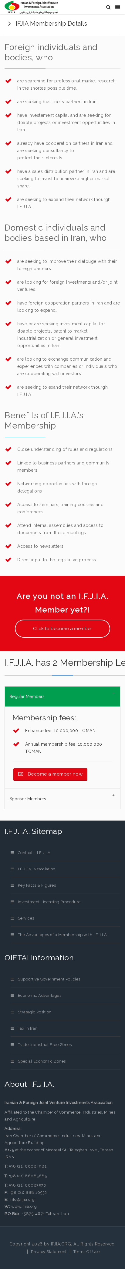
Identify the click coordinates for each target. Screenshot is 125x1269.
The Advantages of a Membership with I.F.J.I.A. (63, 935)
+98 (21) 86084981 (28, 1166)
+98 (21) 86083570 (27, 1185)
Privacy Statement (49, 1251)
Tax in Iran (28, 1028)
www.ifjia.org (24, 1206)
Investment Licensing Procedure (49, 902)
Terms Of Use (86, 1251)
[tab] (62, 696)
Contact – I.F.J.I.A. (35, 852)
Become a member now (54, 774)
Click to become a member (62, 628)
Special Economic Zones (42, 1061)
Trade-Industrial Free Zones (45, 1044)
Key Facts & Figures (37, 885)
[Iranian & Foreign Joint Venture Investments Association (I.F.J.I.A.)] (31, 7)
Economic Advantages (39, 995)
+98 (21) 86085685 (27, 1176)
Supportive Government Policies (49, 979)
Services (26, 918)
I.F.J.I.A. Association (37, 869)
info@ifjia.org (22, 1199)
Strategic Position (35, 1012)
